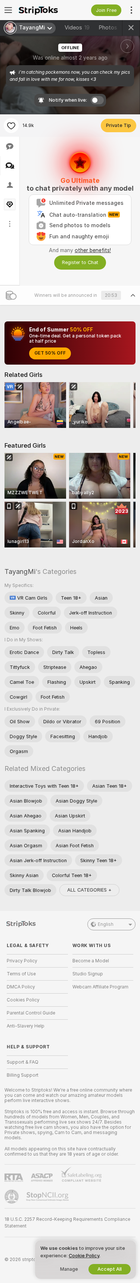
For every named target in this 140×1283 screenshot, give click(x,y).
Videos (77, 27)
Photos (113, 27)
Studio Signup (87, 973)
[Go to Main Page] (43, 10)
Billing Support (22, 1075)
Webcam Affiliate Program (100, 987)
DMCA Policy (21, 987)
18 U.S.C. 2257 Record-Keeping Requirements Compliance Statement (67, 1223)
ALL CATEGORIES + (89, 890)
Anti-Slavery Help (25, 1026)
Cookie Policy (84, 1255)
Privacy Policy (22, 960)
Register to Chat (80, 262)
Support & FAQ (22, 1062)
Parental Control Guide (31, 1013)
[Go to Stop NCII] (48, 1196)
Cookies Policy (23, 1000)
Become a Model (90, 960)
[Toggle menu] (8, 10)
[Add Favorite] (11, 125)
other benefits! (93, 250)
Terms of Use (21, 973)
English (105, 924)
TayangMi (19, 571)
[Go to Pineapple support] (12, 1197)
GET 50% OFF (50, 353)
